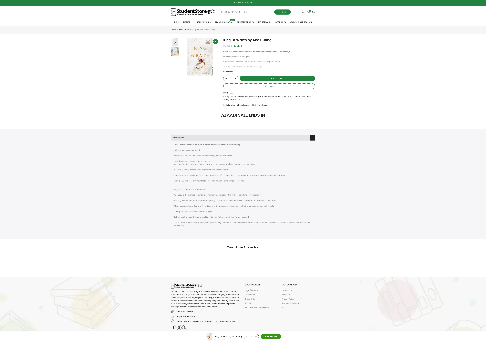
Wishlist (248, 303)
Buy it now (269, 86)
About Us (286, 294)
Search (282, 12)
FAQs (284, 307)
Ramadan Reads (282, 96)
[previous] (185, 57)
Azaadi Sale (184, 30)
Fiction (271, 96)
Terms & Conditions (291, 303)
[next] (214, 57)
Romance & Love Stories (300, 96)
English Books (261, 96)
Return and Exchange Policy (257, 307)
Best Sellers (250, 96)
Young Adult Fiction (231, 99)
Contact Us (287, 290)
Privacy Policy (288, 299)
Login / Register (251, 290)
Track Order (250, 299)
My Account (250, 294)
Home (173, 30)
